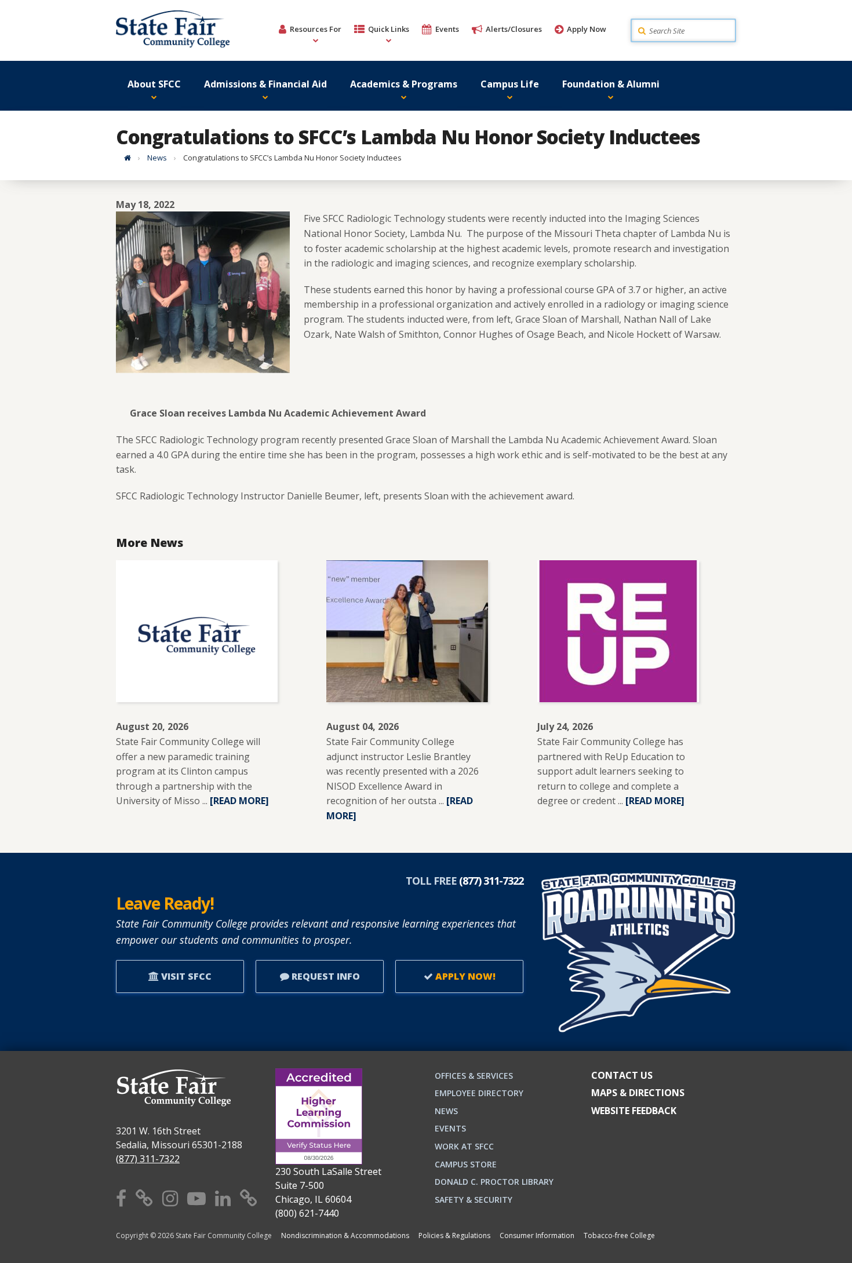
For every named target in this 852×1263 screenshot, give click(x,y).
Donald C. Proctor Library (494, 1181)
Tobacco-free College (619, 1235)
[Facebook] (121, 1198)
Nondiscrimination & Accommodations (345, 1235)
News (157, 157)
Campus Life (509, 84)
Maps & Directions (637, 1092)
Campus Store (466, 1164)
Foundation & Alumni (611, 84)
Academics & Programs (403, 84)
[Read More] (239, 800)
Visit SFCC (185, 976)
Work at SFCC (464, 1146)
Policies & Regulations (454, 1235)
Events (447, 29)
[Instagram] (170, 1198)
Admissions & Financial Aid (265, 84)
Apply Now (586, 29)
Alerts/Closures (514, 29)
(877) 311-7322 (148, 1158)
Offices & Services (474, 1075)
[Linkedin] (223, 1198)
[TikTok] (248, 1198)
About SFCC (154, 84)
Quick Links (388, 29)
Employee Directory (479, 1092)
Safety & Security (473, 1199)
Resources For (315, 29)
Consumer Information (537, 1235)
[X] (144, 1198)
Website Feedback (633, 1110)
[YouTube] (196, 1198)
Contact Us (622, 1075)
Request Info (324, 976)
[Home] (127, 157)
